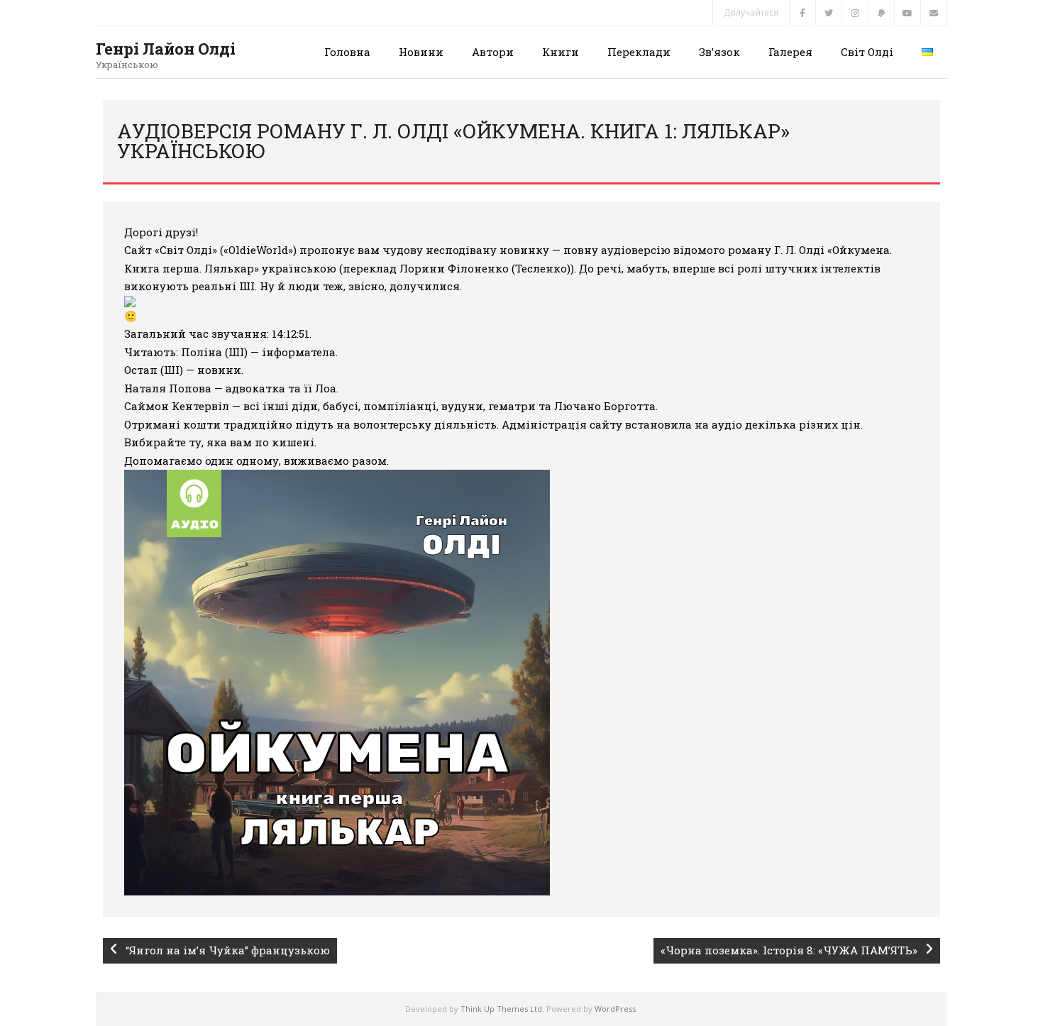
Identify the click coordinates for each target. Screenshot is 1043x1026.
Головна (347, 52)
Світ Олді (867, 52)
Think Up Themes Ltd (501, 1008)
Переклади (638, 52)
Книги (560, 52)
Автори (493, 52)
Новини (421, 52)
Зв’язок (719, 52)
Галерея (790, 52)
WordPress (615, 1008)
